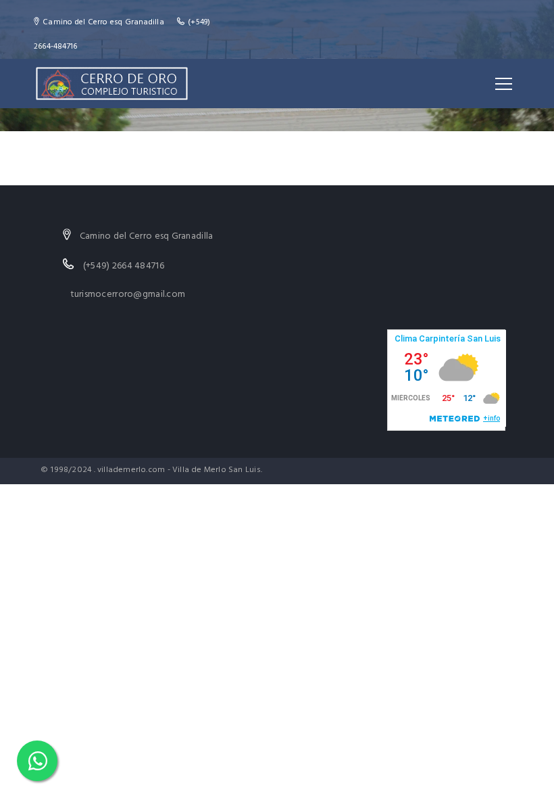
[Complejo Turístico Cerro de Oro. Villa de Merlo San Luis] (111, 83)
